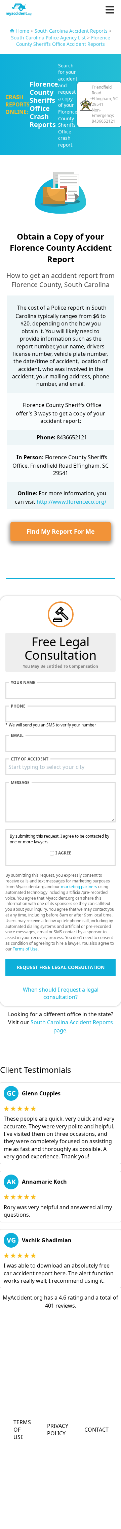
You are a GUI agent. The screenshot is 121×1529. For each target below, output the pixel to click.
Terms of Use (25, 949)
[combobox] (60, 766)
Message (20, 783)
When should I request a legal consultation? (60, 993)
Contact (96, 1429)
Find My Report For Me (61, 531)
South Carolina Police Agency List (48, 37)
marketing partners (79, 887)
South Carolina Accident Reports (71, 31)
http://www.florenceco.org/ (72, 501)
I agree (63, 853)
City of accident (29, 759)
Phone (18, 706)
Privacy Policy (57, 1429)
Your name (23, 683)
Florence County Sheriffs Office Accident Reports (63, 41)
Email (17, 736)
